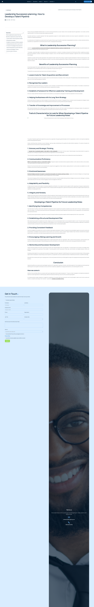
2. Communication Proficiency (11, 51)
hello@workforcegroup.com (69, 519)
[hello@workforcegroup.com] (69, 517)
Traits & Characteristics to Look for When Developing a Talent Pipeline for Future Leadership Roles (14, 47)
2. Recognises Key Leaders (11, 40)
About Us (45, 1)
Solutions (29, 1)
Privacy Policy (7, 336)
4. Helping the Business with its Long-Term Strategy (14, 43)
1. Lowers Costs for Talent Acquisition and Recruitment (14, 38)
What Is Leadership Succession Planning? (13, 34)
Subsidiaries (35, 1)
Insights (40, 1)
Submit (7, 341)
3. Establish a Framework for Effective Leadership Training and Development (14, 42)
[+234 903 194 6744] (69, 522)
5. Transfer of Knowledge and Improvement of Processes (14, 45)
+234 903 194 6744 (69, 524)
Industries (51, 1)
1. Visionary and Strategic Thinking (12, 49)
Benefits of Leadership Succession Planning (14, 36)
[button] (75, 1)
